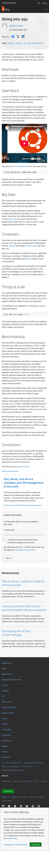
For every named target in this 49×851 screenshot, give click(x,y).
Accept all (35, 844)
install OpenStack (22, 166)
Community (15, 797)
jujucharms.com (23, 466)
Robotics (5, 691)
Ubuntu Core (7, 702)
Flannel (29, 259)
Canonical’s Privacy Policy (24, 550)
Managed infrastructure (12, 680)
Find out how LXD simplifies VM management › (23, 505)
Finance (44, 781)
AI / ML (5, 685)
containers (10, 43)
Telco (37, 781)
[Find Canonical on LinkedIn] (15, 807)
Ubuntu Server (8, 713)
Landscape (6, 729)
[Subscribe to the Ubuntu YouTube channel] (27, 807)
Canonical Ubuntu (9, 3)
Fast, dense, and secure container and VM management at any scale (24, 482)
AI (2, 763)
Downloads (6, 740)
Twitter (18, 36)
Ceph (4, 668)
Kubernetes (31, 246)
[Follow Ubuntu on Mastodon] (3, 807)
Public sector (28, 781)
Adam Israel (16, 25)
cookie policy (12, 838)
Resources (40, 797)
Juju (25, 43)
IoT (3, 696)
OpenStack (6, 663)
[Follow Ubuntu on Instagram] (21, 807)
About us (5, 797)
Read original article (10, 471)
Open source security (10, 766)
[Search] (39, 3)
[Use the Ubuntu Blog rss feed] (39, 807)
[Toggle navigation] (46, 9)
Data (7, 763)
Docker (12, 246)
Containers (6, 735)
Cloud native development (12, 770)
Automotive (6, 781)
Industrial (17, 781)
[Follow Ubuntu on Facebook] (9, 807)
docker (19, 43)
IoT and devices (27, 766)
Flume (40, 216)
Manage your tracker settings (15, 844)
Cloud (4, 718)
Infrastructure (16, 763)
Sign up (9, 558)
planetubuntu (38, 43)
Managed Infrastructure (33, 763)
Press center (7, 801)
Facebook (13, 36)
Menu (45, 3)
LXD (29, 43)
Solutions (6, 757)
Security (5, 724)
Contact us (8, 791)
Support (5, 746)
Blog (32, 797)
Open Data (12, 219)
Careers (25, 797)
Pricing (5, 752)
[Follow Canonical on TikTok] (33, 807)
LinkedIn (23, 36)
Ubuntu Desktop (9, 707)
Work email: (10, 530)
